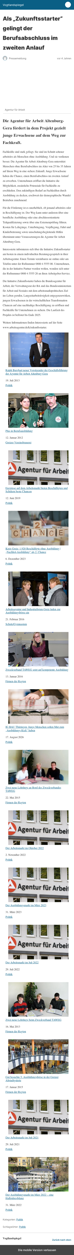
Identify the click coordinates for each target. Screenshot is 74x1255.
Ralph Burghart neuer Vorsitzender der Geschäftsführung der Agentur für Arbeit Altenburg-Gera (37, 371)
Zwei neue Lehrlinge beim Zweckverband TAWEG (33, 1019)
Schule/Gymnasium (16, 624)
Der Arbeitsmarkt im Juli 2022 (22, 962)
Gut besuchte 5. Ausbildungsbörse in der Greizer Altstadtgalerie (32, 1078)
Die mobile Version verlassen (37, 1250)
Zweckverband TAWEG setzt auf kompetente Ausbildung (37, 669)
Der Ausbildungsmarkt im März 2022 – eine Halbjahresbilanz (30, 1196)
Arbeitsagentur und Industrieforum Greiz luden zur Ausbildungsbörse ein (33, 610)
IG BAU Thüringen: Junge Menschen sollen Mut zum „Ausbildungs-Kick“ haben (35, 728)
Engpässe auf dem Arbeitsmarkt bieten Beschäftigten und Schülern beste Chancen (37, 489)
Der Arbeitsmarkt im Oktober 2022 (25, 848)
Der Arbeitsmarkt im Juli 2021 (22, 1137)
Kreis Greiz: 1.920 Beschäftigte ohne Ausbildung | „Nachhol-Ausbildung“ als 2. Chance (33, 550)
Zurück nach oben (61, 1240)
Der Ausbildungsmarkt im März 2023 (26, 905)
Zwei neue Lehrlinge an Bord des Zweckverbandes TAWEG (33, 789)
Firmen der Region (16, 681)
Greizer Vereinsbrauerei (18, 442)
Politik (9, 385)
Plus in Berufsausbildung (19, 430)
